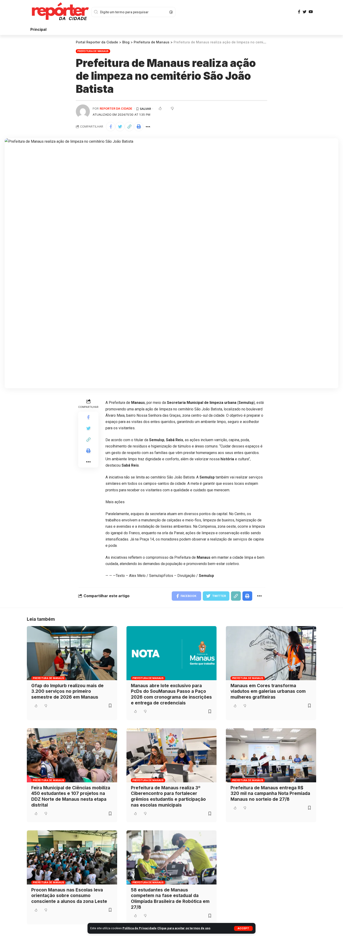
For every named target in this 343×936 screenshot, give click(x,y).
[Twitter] (304, 12)
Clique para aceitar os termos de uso (183, 928)
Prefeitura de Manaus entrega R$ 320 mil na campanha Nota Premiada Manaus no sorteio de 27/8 (270, 793)
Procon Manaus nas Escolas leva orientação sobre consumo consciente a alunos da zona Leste (69, 895)
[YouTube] (311, 12)
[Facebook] (299, 12)
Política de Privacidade (139, 928)
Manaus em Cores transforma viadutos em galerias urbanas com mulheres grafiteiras (268, 691)
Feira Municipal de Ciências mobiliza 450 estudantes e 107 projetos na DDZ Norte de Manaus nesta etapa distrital (70, 796)
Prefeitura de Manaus (92, 51)
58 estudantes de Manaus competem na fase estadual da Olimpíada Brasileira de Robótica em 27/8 (170, 898)
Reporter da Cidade (116, 108)
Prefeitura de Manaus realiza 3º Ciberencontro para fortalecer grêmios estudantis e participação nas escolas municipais (168, 796)
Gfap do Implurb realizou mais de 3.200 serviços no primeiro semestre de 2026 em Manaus (67, 691)
